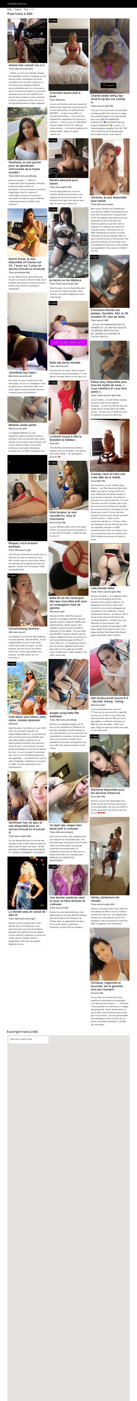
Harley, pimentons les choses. (105, 899)
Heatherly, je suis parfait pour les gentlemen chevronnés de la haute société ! (25, 167)
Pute (9, 9)
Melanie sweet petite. (23, 425)
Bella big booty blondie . (66, 362)
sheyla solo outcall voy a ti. (27, 65)
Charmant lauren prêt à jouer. (65, 94)
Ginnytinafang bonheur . (25, 628)
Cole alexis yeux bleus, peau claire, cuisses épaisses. (27, 718)
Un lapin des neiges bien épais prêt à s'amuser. (66, 827)
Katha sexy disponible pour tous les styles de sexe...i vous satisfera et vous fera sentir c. (109, 387)
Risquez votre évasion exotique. (23, 544)
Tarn (26, 9)
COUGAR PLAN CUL (16, 4)
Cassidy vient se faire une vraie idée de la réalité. (108, 475)
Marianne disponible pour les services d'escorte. (108, 791)
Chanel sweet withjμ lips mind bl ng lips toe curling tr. (108, 99)
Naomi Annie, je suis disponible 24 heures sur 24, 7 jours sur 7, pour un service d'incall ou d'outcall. (27, 264)
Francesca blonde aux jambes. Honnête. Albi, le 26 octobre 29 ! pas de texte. (109, 313)
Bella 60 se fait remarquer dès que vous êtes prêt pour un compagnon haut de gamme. (68, 603)
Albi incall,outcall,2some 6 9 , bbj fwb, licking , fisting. (109, 699)
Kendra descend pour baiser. (64, 181)
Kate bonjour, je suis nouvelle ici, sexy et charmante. (63, 516)
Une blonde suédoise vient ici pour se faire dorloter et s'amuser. (67, 901)
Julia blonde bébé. (103, 588)
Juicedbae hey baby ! (23, 372)
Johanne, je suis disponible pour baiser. (109, 199)
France (18, 9)
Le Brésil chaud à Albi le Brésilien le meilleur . (65, 438)
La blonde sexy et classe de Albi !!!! (27, 913)
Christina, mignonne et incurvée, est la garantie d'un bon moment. (107, 986)
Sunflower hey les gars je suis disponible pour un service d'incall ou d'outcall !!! (27, 827)
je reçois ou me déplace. (66, 280)
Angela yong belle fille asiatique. (64, 714)
